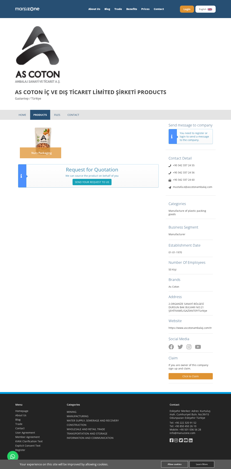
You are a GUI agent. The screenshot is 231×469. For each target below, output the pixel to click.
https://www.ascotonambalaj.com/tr (190, 328)
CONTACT (73, 115)
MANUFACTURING (77, 416)
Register (20, 450)
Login (187, 9)
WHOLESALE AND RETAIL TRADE (86, 429)
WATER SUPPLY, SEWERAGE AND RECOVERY (93, 420)
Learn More (202, 464)
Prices (145, 9)
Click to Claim (190, 376)
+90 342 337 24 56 (184, 172)
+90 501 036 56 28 (190, 429)
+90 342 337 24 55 (184, 165)
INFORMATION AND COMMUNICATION (90, 438)
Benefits (131, 9)
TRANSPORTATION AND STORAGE (87, 433)
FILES (57, 115)
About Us (94, 9)
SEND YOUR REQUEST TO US (92, 182)
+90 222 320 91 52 (185, 422)
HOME (22, 115)
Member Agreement (27, 437)
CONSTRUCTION (76, 425)
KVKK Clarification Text (29, 441)
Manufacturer (177, 234)
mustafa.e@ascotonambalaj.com (192, 187)
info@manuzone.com (182, 433)
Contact (159, 9)
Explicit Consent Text (27, 445)
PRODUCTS (40, 115)
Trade (118, 9)
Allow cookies (175, 464)
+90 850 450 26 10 (185, 426)
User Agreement (25, 432)
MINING (71, 412)
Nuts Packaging (41, 153)
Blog (107, 9)
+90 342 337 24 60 (184, 179)
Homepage (21, 411)
